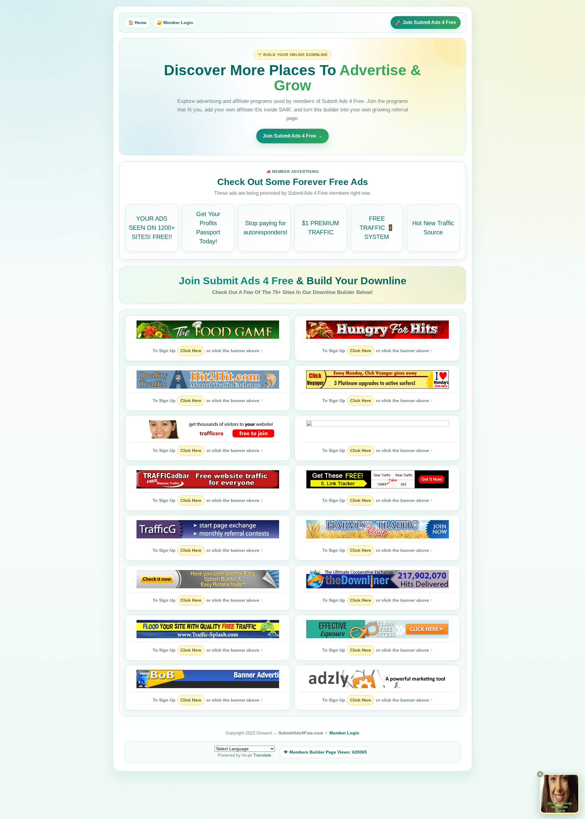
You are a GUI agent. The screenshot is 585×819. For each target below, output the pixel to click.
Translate (262, 755)
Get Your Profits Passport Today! (208, 228)
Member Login (344, 732)
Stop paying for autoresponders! (265, 228)
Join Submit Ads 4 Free (237, 280)
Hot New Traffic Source (433, 228)
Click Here (190, 350)
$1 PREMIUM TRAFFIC (320, 228)
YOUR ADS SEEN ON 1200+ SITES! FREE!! (152, 227)
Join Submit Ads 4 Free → (292, 135)
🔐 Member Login (175, 22)
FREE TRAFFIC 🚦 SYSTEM (377, 227)
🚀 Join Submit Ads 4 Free (425, 22)
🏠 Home (137, 22)
